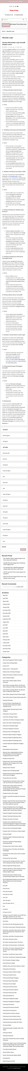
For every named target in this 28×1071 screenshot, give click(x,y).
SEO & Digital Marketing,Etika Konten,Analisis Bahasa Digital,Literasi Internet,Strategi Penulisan (14, 881)
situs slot (5, 482)
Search (4, 547)
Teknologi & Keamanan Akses (10, 986)
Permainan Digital (7, 834)
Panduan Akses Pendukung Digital (11, 770)
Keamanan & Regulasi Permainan (11, 728)
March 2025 (6, 636)
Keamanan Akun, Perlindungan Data (11, 731)
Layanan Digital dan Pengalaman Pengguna (13, 743)
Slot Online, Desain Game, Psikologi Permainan (14, 927)
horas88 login (13, 176)
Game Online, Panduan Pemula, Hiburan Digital (14, 694)
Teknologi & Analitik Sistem (9, 975)
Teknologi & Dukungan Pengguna (11, 978)
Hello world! (20, 586)
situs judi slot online (8, 894)
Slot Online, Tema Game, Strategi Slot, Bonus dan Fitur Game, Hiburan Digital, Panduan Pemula (13, 950)
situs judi (5, 885)
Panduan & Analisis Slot (8, 758)
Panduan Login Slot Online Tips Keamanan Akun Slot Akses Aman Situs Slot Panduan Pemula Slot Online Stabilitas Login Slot (14, 802)
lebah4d (5, 746)
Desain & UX (6, 666)
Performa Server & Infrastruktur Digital (12, 828)
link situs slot (6, 453)
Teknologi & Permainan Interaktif (11, 1007)
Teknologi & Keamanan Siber (10, 992)
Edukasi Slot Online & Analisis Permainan (13, 675)
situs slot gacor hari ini (8, 903)
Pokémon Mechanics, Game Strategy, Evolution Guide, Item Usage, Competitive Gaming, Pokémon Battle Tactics (14, 870)
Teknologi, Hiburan (7, 1032)
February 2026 (6, 604)
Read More (4, 423)
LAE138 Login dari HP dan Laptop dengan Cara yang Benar (12, 1)
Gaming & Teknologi (8, 700)
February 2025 (6, 639)
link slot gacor (6, 435)
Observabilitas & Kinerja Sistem (10, 749)
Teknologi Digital (7, 1025)
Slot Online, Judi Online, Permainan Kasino (13, 936)
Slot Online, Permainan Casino (10, 939)
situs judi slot (6, 888)
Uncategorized (6, 1058)
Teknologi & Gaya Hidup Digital (10, 981)
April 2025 (5, 633)
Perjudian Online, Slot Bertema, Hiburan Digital (14, 831)
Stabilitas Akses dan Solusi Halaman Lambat (14, 966)
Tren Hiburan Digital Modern (9, 1049)
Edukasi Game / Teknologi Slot (10, 669)
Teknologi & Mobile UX (8, 995)
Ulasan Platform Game (8, 1052)
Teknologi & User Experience (10, 1010)
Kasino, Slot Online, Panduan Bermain (12, 723)
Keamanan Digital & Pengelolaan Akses (12, 737)
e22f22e (5, 47)
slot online (5, 523)
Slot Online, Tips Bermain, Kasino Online (12, 954)
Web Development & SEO (9, 1061)
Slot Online (5, 921)
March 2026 (6, 601)
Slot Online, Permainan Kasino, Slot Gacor (13, 942)
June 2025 (5, 628)
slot (4, 476)
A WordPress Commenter (9, 586)
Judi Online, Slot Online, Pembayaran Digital (13, 720)
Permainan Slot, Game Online (10, 858)
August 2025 (6, 622)
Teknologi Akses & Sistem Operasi (11, 1013)
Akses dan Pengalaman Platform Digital (12, 660)
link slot (5, 459)
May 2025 (5, 631)
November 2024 (6, 648)
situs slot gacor (6, 470)
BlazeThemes (17, 1068)
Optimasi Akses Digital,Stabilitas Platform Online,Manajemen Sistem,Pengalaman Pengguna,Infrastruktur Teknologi (13, 754)
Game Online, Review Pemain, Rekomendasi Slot (14, 697)
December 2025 (6, 610)
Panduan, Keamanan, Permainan (10, 819)
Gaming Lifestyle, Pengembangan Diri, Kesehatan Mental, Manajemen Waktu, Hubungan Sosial (12, 705)
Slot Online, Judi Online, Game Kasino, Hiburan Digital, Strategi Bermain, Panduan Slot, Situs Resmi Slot (14, 932)
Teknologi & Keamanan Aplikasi (10, 989)
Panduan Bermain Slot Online (10, 778)
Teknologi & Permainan (8, 1004)
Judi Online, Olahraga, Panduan (10, 717)
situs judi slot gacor (7, 891)
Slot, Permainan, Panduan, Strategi (11, 960)
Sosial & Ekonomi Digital (9, 963)
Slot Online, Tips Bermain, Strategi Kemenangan (14, 957)
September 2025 (7, 619)
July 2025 (5, 625)
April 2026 (5, 598)
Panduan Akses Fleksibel (9, 767)
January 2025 (6, 642)
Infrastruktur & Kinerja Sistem (10, 714)
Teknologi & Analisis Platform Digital (12, 972)
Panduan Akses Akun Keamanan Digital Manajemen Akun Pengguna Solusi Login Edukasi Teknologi (12, 763)
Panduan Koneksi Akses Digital (10, 793)
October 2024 (6, 651)
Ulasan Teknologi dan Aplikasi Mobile (12, 1055)
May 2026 (5, 595)
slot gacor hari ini (7, 912)
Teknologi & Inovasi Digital (9, 983)
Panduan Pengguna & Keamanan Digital (12, 813)
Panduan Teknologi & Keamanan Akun (12, 816)
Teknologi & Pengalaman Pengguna (11, 1001)
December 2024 (6, 645)
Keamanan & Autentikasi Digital (10, 725)
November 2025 (6, 613)
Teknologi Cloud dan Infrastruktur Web (12, 1019)
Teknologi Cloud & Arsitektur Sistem (11, 1016)
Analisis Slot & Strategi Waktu (10, 663)
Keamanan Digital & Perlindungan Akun (12, 740)
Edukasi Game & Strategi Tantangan (11, 672)
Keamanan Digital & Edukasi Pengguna (12, 734)
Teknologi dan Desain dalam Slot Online (12, 1022)
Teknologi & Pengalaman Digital (10, 998)
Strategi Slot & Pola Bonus (9, 969)
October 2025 (6, 616)
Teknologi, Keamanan (8, 1035)
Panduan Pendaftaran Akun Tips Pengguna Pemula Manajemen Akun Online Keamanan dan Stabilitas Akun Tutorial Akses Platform (14, 808)
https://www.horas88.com (13, 357)
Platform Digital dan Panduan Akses (11, 865)
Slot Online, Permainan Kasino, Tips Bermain (13, 945)
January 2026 (6, 607)
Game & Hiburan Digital (8, 677)
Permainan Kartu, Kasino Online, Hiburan (12, 846)
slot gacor (5, 441)
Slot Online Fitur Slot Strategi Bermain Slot (13, 924)
